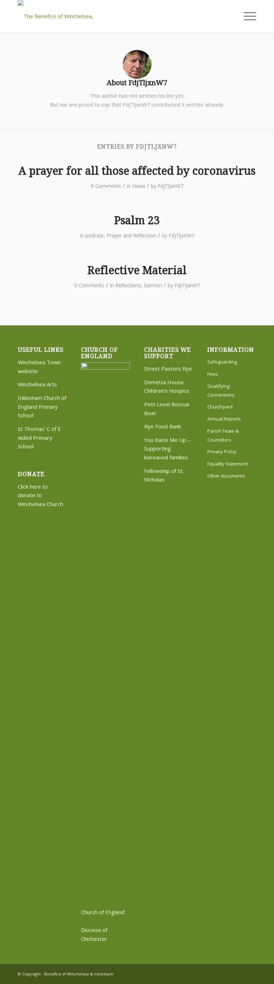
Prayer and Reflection (131, 235)
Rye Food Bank (162, 426)
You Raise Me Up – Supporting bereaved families (167, 448)
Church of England (103, 912)
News (138, 185)
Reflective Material (137, 270)
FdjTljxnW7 (170, 185)
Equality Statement (227, 463)
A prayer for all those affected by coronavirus (137, 171)
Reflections (128, 285)
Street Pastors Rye (168, 368)
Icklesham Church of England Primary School (42, 406)
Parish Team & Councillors (223, 435)
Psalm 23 (137, 220)
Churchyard (220, 406)
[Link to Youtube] (250, 973)
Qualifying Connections (220, 390)
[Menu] (246, 16)
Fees (212, 374)
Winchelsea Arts (37, 384)
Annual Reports (224, 419)
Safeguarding (222, 362)
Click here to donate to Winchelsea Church (40, 495)
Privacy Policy (222, 451)
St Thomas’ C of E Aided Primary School (39, 437)
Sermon (153, 285)
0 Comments (106, 185)
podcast (94, 235)
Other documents (226, 476)
